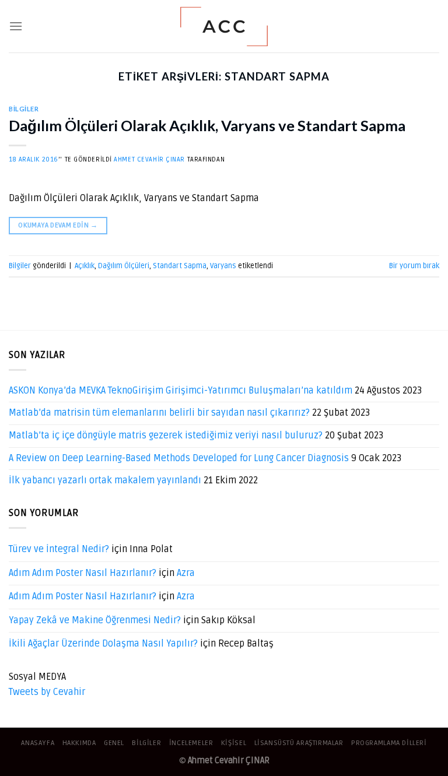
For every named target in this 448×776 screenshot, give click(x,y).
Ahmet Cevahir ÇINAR (149, 159)
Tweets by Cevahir (47, 692)
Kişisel (233, 743)
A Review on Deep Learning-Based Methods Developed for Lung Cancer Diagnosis (179, 458)
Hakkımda (79, 743)
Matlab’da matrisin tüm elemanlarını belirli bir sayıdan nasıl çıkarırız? (159, 413)
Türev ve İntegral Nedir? (59, 549)
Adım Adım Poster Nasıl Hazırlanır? (82, 573)
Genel (114, 743)
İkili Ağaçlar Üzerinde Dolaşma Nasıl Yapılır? (103, 643)
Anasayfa (37, 743)
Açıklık (84, 266)
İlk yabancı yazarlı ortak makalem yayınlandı (105, 480)
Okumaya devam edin (57, 225)
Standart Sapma (179, 266)
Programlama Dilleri (389, 743)
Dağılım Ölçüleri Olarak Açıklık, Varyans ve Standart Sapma (207, 125)
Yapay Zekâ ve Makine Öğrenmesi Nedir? (95, 620)
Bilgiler (23, 109)
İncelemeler (191, 743)
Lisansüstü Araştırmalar (299, 743)
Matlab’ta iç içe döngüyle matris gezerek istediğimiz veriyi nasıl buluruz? (166, 435)
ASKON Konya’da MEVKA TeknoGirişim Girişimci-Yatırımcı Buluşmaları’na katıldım (180, 390)
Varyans (223, 266)
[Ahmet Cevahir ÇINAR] (224, 26)
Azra (186, 573)
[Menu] (16, 26)
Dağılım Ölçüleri (123, 266)
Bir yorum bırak (414, 266)
